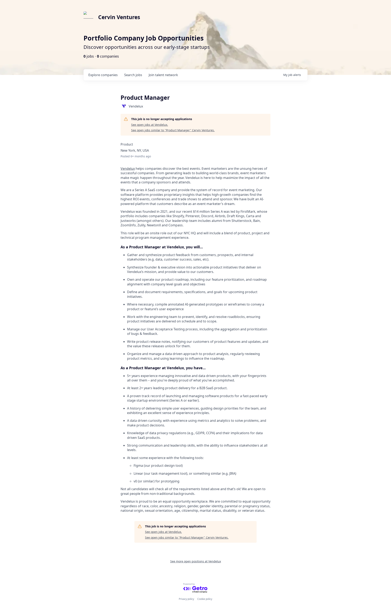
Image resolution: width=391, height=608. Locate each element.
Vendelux (128, 168)
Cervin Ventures (119, 17)
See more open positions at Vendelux (195, 561)
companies (103, 75)
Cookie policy (204, 599)
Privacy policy (186, 599)
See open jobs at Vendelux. (149, 125)
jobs (133, 75)
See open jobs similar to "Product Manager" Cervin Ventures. (173, 130)
